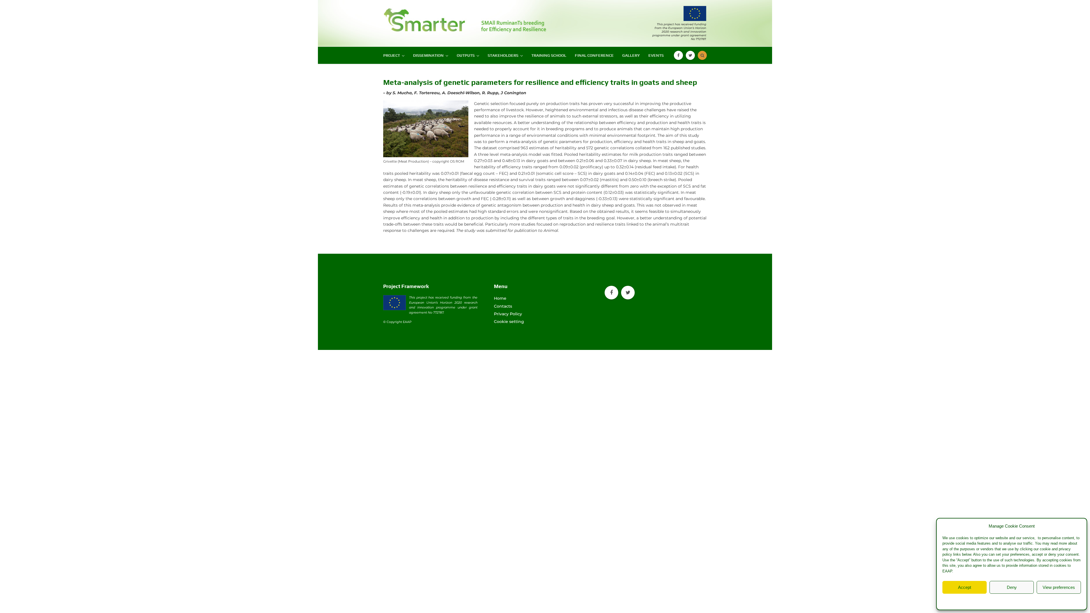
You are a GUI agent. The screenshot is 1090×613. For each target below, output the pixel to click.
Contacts (503, 306)
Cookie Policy (997, 600)
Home (500, 298)
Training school (548, 55)
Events (656, 55)
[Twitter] (690, 55)
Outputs (466, 55)
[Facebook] (678, 55)
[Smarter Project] (425, 18)
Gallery (631, 55)
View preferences (1059, 587)
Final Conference (594, 55)
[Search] (702, 55)
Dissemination (428, 55)
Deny (1012, 587)
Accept (964, 587)
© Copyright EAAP (397, 322)
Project (391, 55)
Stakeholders (503, 55)
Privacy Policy (1023, 600)
